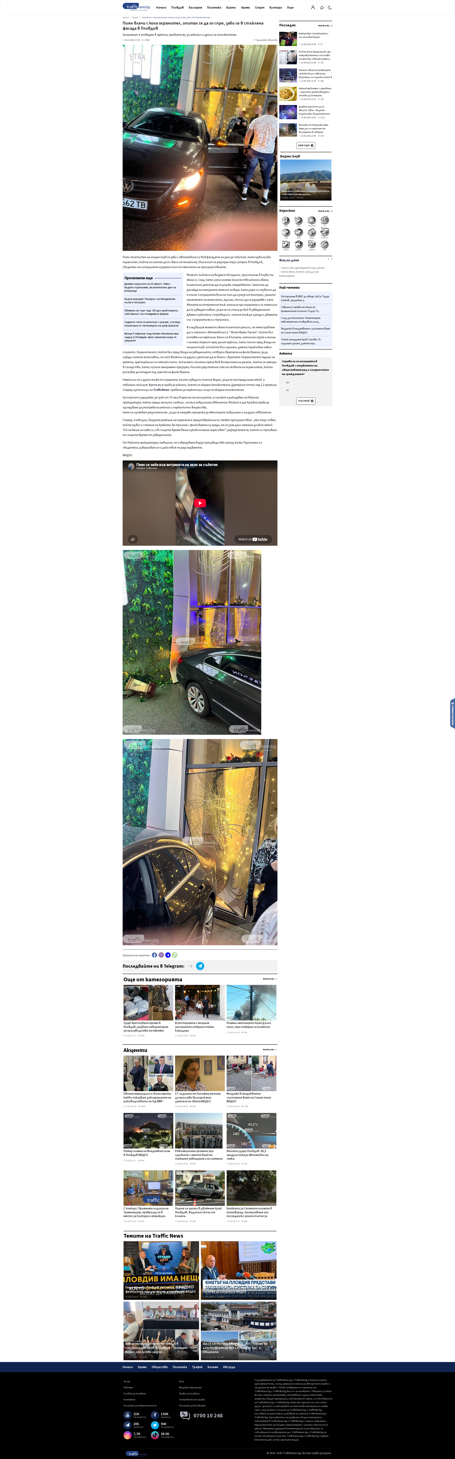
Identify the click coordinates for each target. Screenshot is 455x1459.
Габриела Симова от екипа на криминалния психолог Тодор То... (300, 309)
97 (321, 44)
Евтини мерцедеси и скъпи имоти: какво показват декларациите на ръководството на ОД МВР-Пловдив (148, 1098)
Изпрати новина (452, 713)
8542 (194, 1035)
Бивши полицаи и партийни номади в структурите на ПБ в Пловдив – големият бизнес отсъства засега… (156, 1348)
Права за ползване (189, 1393)
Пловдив (177, 7)
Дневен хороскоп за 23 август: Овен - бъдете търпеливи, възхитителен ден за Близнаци (314, 112)
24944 (144, 1357)
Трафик (197, 1367)
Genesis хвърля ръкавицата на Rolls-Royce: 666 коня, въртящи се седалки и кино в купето (315, 75)
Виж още (304, 145)
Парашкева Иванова (266, 40)
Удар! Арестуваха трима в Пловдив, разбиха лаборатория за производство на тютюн (146, 1027)
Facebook (154, 955)
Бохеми (213, 1367)
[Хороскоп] (305, 250)
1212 (322, 117)
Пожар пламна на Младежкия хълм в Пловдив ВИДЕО (147, 1153)
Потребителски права (192, 1399)
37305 (245, 1106)
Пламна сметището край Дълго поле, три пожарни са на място (249, 1025)
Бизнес (231, 7)
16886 (144, 1297)
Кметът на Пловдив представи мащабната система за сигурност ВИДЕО (235, 1289)
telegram (168, 955)
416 (322, 81)
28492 (301, 197)
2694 (245, 1221)
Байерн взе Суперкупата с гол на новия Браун (313, 35)
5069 (142, 1035)
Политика (214, 7)
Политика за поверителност (140, 1405)
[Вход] (313, 8)
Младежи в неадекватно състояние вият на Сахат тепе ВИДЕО (249, 1098)
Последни (287, 25)
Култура (275, 7)
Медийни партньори (190, 1387)
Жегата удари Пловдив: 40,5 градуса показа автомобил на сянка (247, 1155)
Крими (245, 7)
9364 (142, 1160)
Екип (181, 1381)
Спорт (259, 7)
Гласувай (304, 401)
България (195, 7)
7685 (194, 1221)
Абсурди (229, 1367)
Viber (161, 955)
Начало (161, 7)
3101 (245, 1164)
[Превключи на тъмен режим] (330, 7)
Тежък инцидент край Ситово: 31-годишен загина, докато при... (301, 341)
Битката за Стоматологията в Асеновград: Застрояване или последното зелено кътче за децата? (249, 1212)
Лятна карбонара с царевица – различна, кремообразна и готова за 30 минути (315, 92)
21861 (222, 1297)
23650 (142, 1106)
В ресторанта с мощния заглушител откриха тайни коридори (194, 1027)
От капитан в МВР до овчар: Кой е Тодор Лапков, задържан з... (305, 298)
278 (322, 135)
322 (322, 62)
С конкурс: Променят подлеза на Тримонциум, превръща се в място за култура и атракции (146, 1212)
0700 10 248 (208, 1416)
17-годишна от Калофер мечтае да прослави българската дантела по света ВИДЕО (198, 1098)
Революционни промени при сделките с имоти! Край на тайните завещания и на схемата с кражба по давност (199, 1155)
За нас (127, 1381)
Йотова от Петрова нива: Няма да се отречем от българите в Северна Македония (314, 130)
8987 (194, 1164)
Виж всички (268, 979)
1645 (194, 1106)
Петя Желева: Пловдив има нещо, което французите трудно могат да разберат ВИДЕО (160, 1289)
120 (322, 99)
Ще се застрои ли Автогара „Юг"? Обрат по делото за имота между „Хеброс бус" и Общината (235, 1348)
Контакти (129, 1399)
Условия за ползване (135, 1393)
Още (290, 7)
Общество (160, 1367)
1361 (245, 1032)
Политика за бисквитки (192, 1405)
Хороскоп (287, 210)
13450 (222, 1357)
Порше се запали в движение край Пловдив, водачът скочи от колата (198, 1212)
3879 (142, 1221)
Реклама (128, 1387)
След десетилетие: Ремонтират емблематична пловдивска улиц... (300, 320)
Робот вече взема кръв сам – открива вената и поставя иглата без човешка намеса (315, 55)
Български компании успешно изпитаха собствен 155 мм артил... (305, 192)
